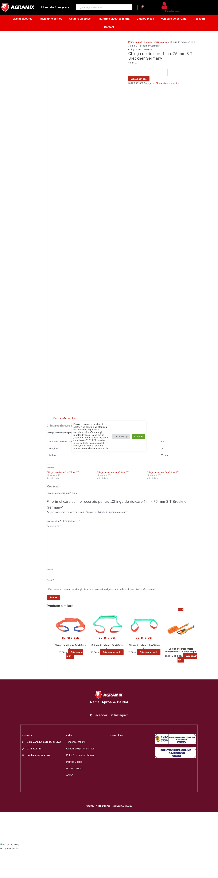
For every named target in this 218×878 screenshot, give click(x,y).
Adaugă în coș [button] (187, 657)
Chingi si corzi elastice (156, 42)
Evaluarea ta (54, 521)
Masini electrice (22, 18)
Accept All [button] (138, 436)
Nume (51, 569)
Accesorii (200, 18)
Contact (109, 27)
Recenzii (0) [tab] (70, 418)
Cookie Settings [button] (121, 436)
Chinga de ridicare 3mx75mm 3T (63, 472)
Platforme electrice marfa (113, 18)
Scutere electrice (80, 18)
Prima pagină (135, 42)
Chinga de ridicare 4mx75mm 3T (113, 472)
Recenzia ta (54, 526)
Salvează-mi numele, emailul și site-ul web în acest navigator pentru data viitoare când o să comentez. (102, 589)
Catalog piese (145, 18)
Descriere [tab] (58, 418)
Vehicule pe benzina (173, 18)
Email (50, 580)
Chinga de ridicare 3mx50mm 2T (163, 472)
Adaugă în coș (139, 78)
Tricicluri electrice (50, 18)
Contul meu (173, 11)
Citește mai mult (74, 654)
